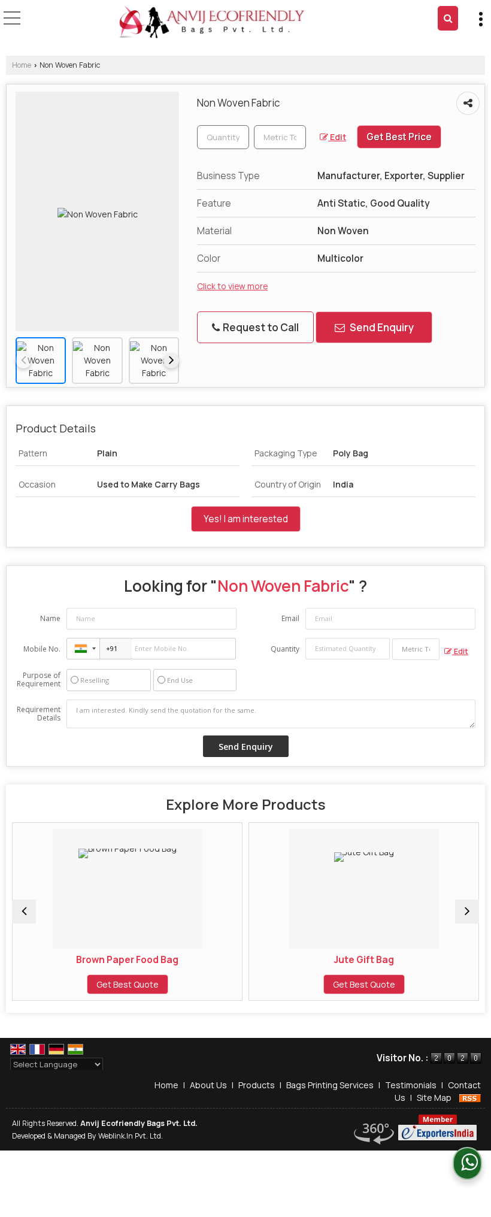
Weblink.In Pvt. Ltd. (130, 1136)
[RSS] (470, 1097)
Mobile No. (41, 649)
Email (290, 618)
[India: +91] (83, 648)
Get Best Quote (87, 984)
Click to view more (232, 286)
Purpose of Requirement (38, 679)
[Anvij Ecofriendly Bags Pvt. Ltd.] (212, 22)
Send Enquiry (381, 327)
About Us (208, 1085)
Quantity (285, 649)
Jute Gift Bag (323, 959)
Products (256, 1085)
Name (50, 618)
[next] (171, 360)
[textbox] (280, 137)
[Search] (448, 18)
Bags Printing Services (330, 1085)
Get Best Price (399, 137)
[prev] (23, 360)
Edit (337, 137)
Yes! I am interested (246, 519)
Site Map (434, 1097)
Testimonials (411, 1085)
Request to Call (260, 327)
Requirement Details (38, 714)
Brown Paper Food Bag (87, 959)
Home (21, 65)
